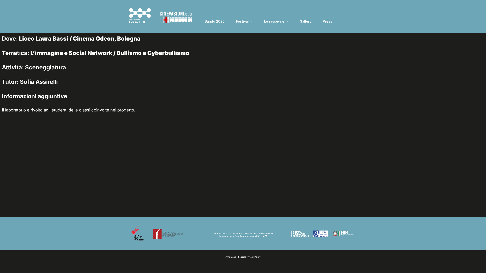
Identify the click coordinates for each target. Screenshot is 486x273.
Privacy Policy (253, 257)
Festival (242, 21)
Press (327, 21)
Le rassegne (274, 21)
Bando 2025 (215, 21)
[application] (251, 21)
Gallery (305, 21)
